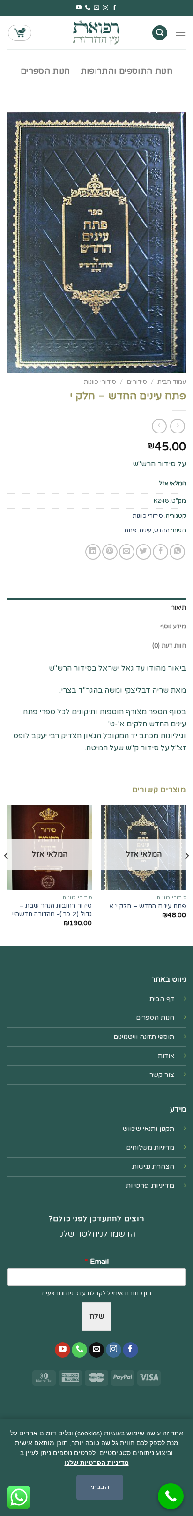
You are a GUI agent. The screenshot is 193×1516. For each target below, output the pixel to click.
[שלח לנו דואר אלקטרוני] (96, 8)
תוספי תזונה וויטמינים (143, 1037)
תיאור (178, 608)
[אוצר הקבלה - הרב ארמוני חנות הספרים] (96, 32)
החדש (162, 530)
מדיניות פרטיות (150, 1185)
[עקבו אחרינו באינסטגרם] (105, 8)
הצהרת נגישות (153, 1167)
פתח (130, 530)
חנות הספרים (45, 71)
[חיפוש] (159, 33)
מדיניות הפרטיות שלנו (97, 1462)
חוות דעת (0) (169, 646)
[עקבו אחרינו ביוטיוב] (79, 8)
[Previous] (186, 874)
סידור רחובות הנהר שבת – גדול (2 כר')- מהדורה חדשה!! (52, 910)
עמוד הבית (171, 382)
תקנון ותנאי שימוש (148, 1129)
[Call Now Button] (171, 1496)
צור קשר (161, 1075)
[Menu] (180, 32)
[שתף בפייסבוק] (160, 552)
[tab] (96, 607)
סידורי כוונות (100, 382)
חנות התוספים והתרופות (126, 71)
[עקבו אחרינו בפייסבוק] (114, 8)
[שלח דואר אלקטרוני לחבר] (126, 552)
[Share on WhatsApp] (177, 552)
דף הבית (161, 999)
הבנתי (99, 1487)
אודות (166, 1056)
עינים (145, 530)
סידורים (136, 382)
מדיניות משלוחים (150, 1147)
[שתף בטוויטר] (143, 552)
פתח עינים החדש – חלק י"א (147, 906)
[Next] (6, 874)
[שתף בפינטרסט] (110, 552)
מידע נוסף (173, 626)
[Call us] (87, 8)
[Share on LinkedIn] (93, 552)
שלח (96, 1316)
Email (97, 1261)
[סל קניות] (19, 33)
